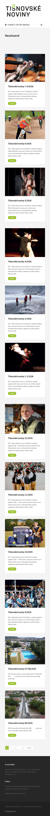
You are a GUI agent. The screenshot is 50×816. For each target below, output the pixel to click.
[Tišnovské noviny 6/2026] (25, 125)
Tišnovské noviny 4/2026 (19, 261)
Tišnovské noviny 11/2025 (20, 494)
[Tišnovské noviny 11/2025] (25, 476)
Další (28, 748)
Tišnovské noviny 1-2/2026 (20, 376)
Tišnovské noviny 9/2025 (19, 612)
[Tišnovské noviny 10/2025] (25, 533)
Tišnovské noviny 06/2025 (20, 723)
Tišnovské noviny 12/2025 (20, 438)
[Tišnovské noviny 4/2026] (25, 242)
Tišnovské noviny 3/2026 (19, 318)
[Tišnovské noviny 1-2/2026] (25, 357)
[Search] (41, 25)
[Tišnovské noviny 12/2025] (25, 419)
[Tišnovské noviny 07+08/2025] (25, 650)
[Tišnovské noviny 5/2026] (25, 182)
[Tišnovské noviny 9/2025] (25, 594)
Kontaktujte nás (10, 811)
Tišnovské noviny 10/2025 (20, 552)
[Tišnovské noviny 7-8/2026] (25, 68)
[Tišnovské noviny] (23, 17)
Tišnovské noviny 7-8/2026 (20, 86)
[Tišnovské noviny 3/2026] (25, 300)
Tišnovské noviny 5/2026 (19, 200)
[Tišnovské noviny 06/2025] (25, 705)
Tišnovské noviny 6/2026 (19, 143)
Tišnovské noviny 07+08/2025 (22, 668)
